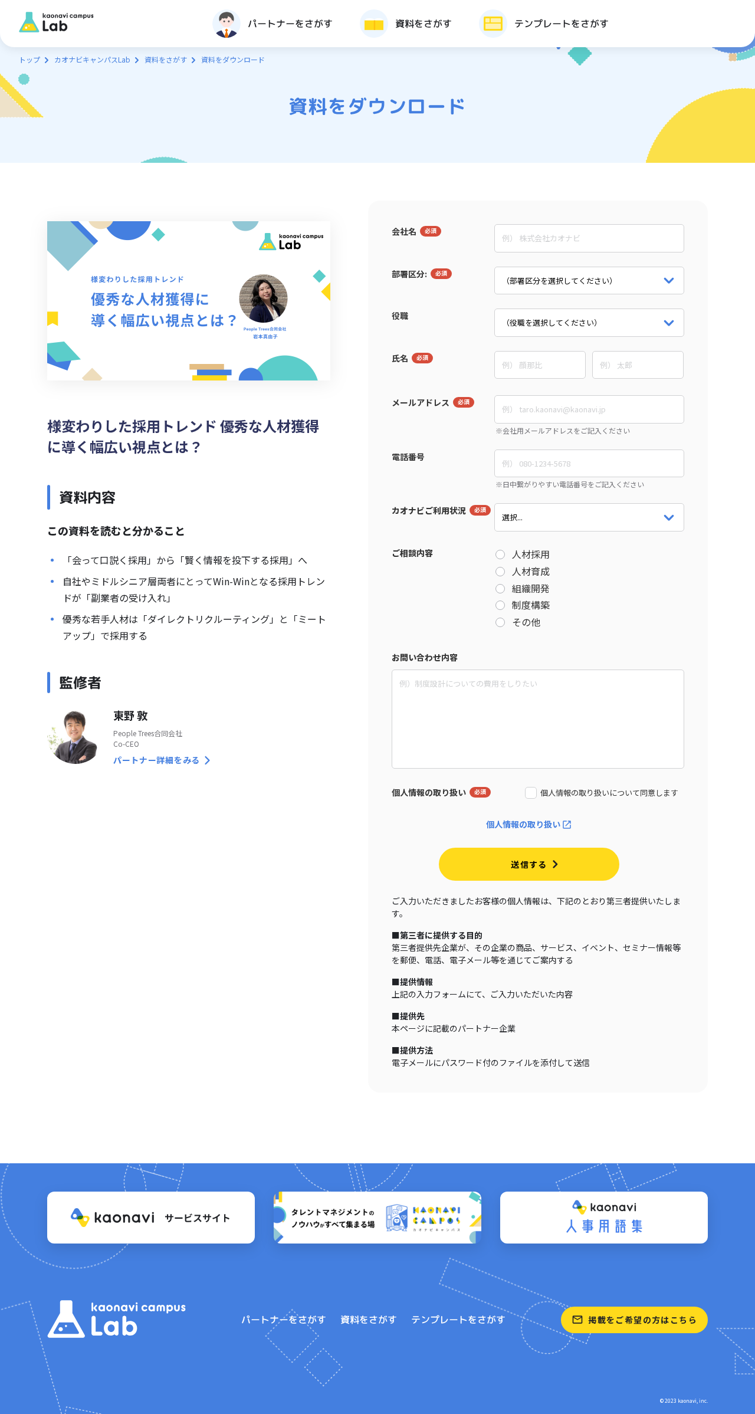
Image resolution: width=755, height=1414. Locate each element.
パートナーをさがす (283, 1319)
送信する (529, 864)
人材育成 (531, 571)
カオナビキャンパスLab (92, 59)
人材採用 (531, 554)
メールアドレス (420, 402)
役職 (400, 315)
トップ (29, 59)
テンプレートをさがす (458, 1319)
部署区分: (409, 274)
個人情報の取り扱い (429, 792)
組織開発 (531, 588)
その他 (526, 622)
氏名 (400, 358)
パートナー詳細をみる (156, 760)
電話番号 (408, 456)
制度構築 (531, 605)
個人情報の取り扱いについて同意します (609, 793)
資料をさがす (166, 59)
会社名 (404, 231)
